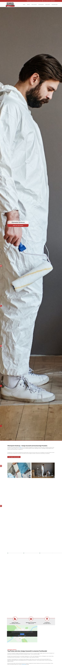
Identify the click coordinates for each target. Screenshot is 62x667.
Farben (24, 4)
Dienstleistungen (55, 4)
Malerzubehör (47, 4)
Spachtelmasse (41, 4)
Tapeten (28, 4)
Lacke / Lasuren (34, 4)
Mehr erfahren (22, 632)
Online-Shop (24, 664)
